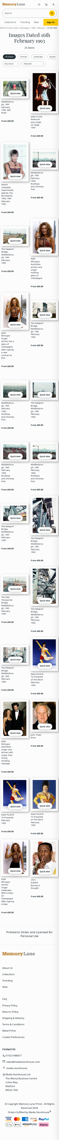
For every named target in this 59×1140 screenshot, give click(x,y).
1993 (33, 28)
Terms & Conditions (13, 1024)
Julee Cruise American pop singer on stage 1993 (36, 122)
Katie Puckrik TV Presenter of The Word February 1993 (37, 680)
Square (52, 57)
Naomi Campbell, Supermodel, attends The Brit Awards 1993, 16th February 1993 (7, 194)
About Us (7, 968)
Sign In (51, 22)
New (36, 22)
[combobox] (26, 13)
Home (15, 28)
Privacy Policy (9, 1005)
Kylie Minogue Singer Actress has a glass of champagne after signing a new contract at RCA (7, 345)
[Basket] (46, 4)
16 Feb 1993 (52, 28)
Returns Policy (10, 1011)
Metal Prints (9, 1030)
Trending (25, 22)
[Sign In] (53, 4)
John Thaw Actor (36, 736)
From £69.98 (7, 121)
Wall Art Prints (6, 28)
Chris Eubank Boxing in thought (35, 883)
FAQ (4, 999)
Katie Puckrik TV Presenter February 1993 (7, 818)
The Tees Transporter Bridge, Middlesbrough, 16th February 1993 (7, 605)
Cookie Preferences (13, 1037)
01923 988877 (13, 1055)
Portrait (23, 57)
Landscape (38, 57)
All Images (24, 28)
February (41, 28)
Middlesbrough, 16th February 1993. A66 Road (7, 107)
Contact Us (8, 1049)
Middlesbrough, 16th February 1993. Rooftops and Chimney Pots (37, 181)
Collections (10, 22)
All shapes (9, 57)
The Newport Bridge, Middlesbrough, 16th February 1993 (7, 256)
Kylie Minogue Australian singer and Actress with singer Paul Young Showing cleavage (7, 752)
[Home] (13, 4)
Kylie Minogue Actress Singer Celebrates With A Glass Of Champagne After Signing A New (7, 891)
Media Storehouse (39, 1112)
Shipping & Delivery (13, 1018)
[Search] (52, 13)
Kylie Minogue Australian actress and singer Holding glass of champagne (36, 268)
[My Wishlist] (39, 4)
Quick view (15, 93)
